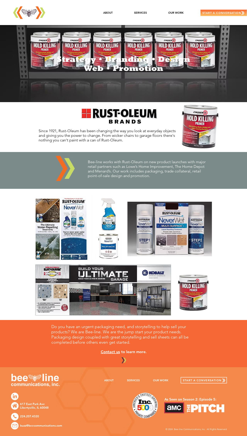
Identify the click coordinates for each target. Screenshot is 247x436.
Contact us (110, 351)
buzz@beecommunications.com (41, 425)
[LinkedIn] (15, 396)
